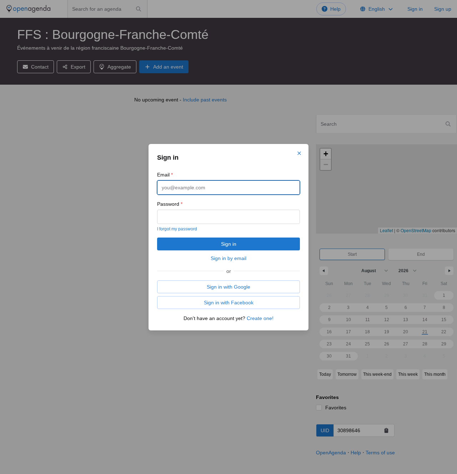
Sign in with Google (228, 287)
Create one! (260, 318)
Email (165, 175)
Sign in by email (228, 258)
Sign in (228, 244)
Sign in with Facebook (228, 302)
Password (169, 204)
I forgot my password (177, 228)
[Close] (299, 153)
